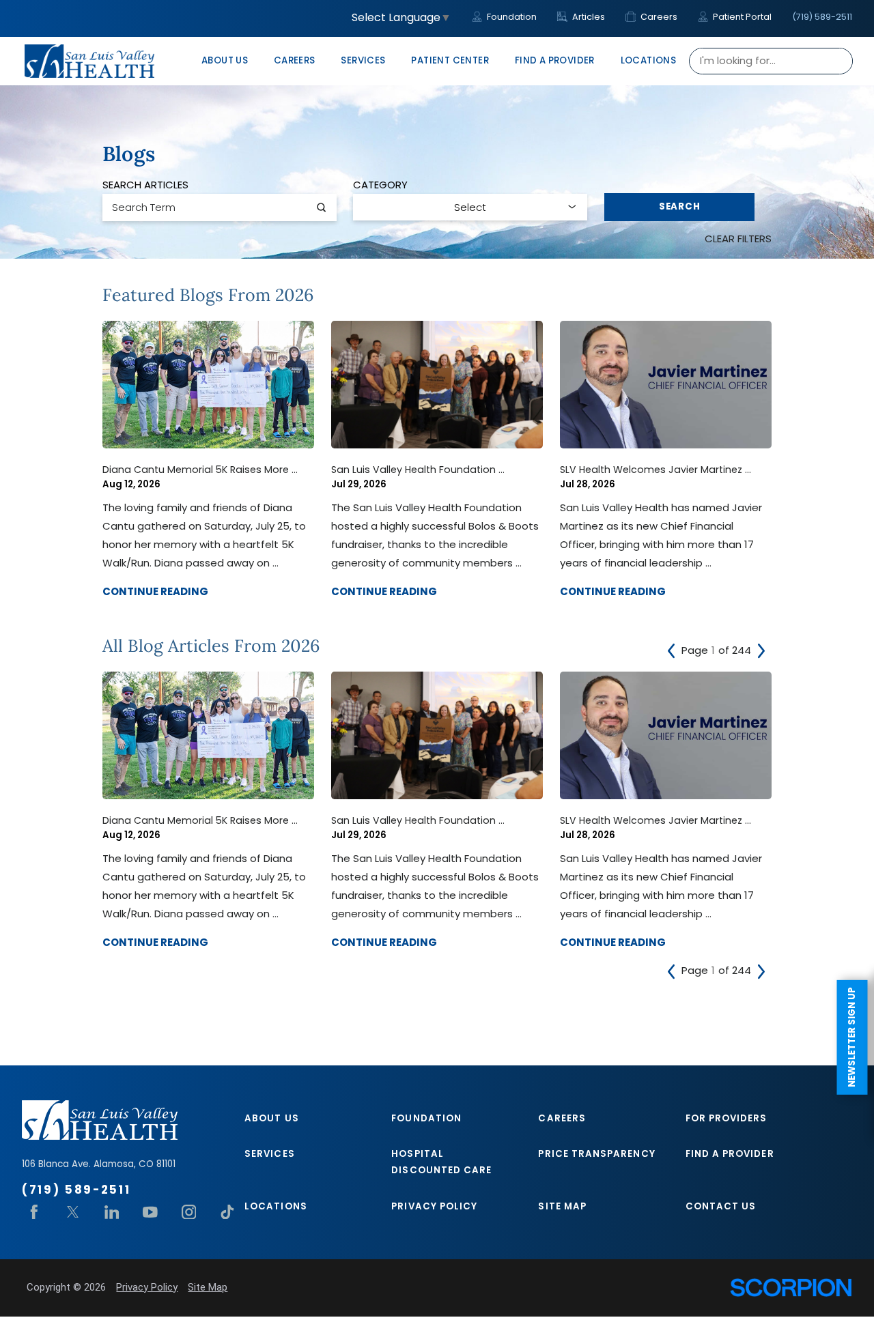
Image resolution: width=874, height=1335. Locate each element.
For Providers (726, 1118)
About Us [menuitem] (224, 60)
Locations (275, 1206)
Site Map (562, 1206)
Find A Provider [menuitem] (555, 60)
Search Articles (145, 185)
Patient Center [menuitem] (450, 60)
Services (269, 1153)
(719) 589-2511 (822, 17)
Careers (657, 17)
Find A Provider (730, 1153)
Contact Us (721, 1206)
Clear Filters (738, 238)
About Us (271, 1118)
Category (380, 185)
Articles (587, 17)
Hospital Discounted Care (441, 1162)
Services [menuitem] (363, 60)
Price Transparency (596, 1153)
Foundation (511, 17)
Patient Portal (741, 17)
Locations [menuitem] (649, 60)
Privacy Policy (434, 1206)
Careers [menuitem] (294, 60)
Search (680, 206)
